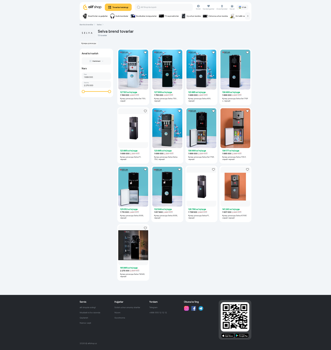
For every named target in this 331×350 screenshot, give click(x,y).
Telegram (153, 307)
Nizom (117, 312)
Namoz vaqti (85, 323)
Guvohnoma (119, 317)
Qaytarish (84, 317)
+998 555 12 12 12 (158, 312)
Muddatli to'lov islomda (90, 312)
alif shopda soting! (88, 307)
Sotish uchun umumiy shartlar (127, 307)
